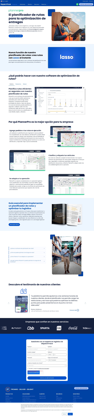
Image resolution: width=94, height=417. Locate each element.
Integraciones (8, 401)
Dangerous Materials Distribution (29, 399)
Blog (57, 396)
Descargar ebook (14, 224)
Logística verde (42, 398)
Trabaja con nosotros (77, 398)
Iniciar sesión (85, 1)
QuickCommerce (9, 398)
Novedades (58, 399)
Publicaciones (59, 398)
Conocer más (73, 310)
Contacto (91, 1)
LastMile (7, 396)
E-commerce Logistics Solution (29, 401)
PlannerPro (8, 399)
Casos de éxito (42, 396)
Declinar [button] (64, 414)
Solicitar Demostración (16, 36)
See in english (5, 1)
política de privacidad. (44, 368)
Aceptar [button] (70, 414)
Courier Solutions (26, 398)
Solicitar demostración (86, 4)
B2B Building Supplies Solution (28, 396)
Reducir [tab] (25, 84)
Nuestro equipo (76, 396)
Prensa (74, 399)
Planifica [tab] (11, 84)
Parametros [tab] (18, 84)
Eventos (74, 401)
